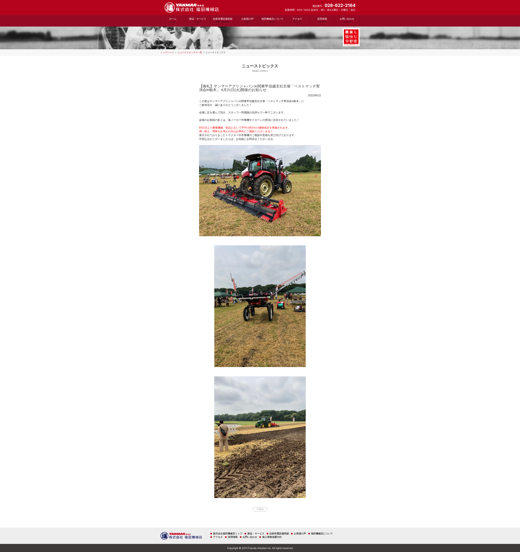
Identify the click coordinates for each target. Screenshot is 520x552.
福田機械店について (272, 20)
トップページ (167, 52)
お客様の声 (247, 20)
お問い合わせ (347, 20)
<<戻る (260, 509)
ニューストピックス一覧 (190, 52)
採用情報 (322, 20)
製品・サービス (197, 20)
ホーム (173, 20)
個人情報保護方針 (272, 537)
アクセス (297, 20)
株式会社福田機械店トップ (227, 533)
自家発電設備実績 (222, 20)
